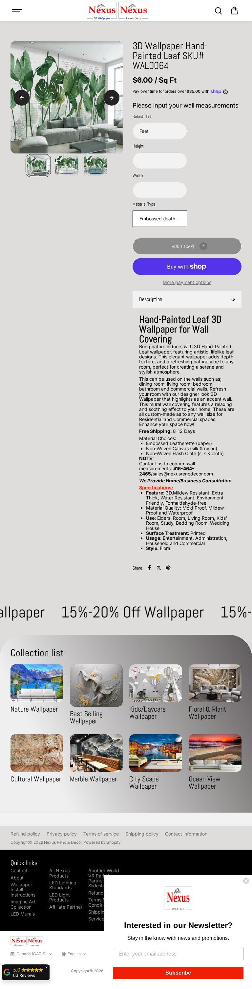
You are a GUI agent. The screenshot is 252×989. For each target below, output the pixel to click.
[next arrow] (111, 98)
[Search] (218, 11)
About (17, 877)
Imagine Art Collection (22, 904)
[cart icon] (234, 11)
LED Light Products (59, 897)
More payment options (187, 282)
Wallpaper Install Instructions (22, 889)
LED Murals (22, 913)
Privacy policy (62, 834)
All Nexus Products (59, 873)
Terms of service (101, 834)
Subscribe (178, 973)
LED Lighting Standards (62, 885)
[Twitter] (159, 568)
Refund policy (25, 834)
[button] (178, 899)
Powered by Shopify (102, 842)
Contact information (186, 834)
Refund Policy (103, 892)
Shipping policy (141, 834)
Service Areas (103, 918)
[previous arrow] (22, 98)
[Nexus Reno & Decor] (118, 10)
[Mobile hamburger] (17, 11)
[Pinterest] (168, 568)
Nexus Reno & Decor (63, 842)
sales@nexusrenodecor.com (183, 473)
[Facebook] (149, 568)
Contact (19, 870)
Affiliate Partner (65, 906)
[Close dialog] (246, 881)
